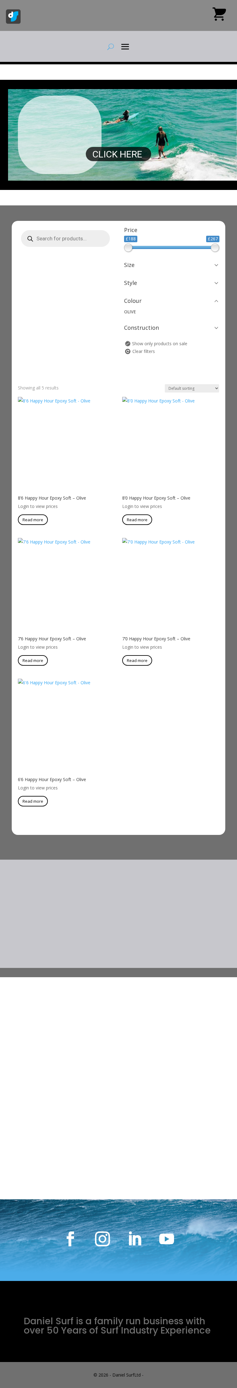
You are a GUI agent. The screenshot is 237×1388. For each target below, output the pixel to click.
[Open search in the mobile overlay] (65, 238)
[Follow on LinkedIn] (134, 1239)
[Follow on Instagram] (102, 1239)
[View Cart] (219, 16)
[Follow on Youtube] (166, 1239)
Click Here (118, 154)
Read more (33, 519)
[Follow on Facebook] (70, 1239)
